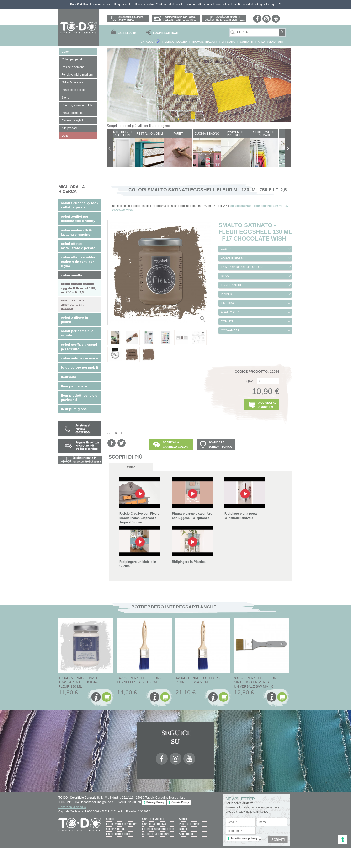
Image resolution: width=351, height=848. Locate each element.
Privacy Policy (155, 802)
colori (127, 206)
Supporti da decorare (156, 834)
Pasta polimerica (190, 824)
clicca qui (270, 4)
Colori (110, 819)
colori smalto (141, 206)
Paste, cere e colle (118, 834)
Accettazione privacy (243, 838)
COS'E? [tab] (226, 249)
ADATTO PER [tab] (230, 312)
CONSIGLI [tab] (227, 321)
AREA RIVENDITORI (270, 41)
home (116, 206)
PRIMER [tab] (226, 294)
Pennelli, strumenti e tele (158, 829)
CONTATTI (246, 41)
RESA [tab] (225, 276)
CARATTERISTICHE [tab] (234, 258)
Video (131, 467)
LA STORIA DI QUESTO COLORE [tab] (242, 267)
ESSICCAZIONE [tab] (231, 285)
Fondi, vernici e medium (121, 824)
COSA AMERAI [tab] (230, 330)
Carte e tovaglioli (153, 819)
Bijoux (183, 829)
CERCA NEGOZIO (176, 41)
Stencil (183, 819)
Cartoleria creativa (154, 824)
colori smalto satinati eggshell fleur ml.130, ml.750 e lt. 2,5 (190, 206)
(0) (127, 32)
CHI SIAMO (228, 41)
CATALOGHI (149, 41)
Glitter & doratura (117, 829)
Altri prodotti (186, 834)
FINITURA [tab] (227, 303)
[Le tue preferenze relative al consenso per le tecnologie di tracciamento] (342, 839)
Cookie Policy (180, 802)
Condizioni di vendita (72, 807)
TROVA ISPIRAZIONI (204, 41)
